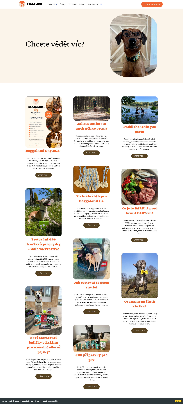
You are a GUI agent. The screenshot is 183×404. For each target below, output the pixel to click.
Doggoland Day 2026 (42, 150)
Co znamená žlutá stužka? (139, 304)
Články (62, 4)
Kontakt (82, 4)
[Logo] (30, 4)
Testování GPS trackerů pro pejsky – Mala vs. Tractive (43, 244)
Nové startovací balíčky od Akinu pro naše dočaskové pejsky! (43, 344)
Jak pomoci (72, 4)
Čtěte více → (43, 175)
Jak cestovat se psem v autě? (91, 285)
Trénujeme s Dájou (152, 4)
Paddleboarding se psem (139, 129)
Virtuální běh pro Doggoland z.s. (91, 198)
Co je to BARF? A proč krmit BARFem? (139, 210)
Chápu (178, 401)
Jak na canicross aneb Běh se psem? (91, 126)
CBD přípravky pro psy (91, 357)
